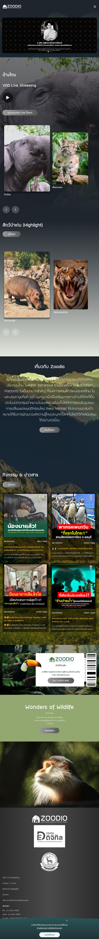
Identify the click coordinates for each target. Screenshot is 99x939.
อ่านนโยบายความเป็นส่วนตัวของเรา (49, 928)
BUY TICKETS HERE (61, 680)
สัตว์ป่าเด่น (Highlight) (10, 889)
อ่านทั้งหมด (50, 429)
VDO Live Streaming (11, 877)
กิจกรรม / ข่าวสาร (9, 883)
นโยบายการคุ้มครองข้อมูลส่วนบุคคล (15, 900)
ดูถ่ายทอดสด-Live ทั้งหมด (20, 112)
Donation (49, 730)
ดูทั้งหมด (11, 234)
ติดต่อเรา (6, 894)
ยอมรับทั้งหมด (49, 935)
